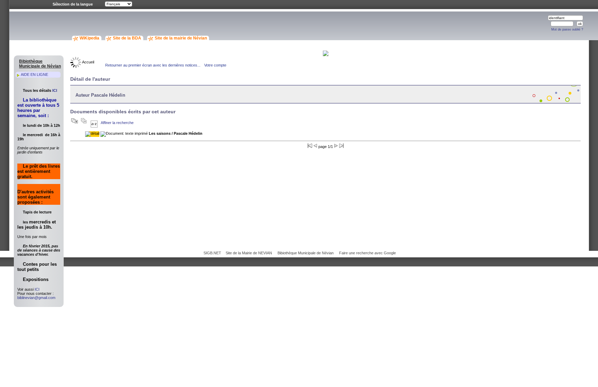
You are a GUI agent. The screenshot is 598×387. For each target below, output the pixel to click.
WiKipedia (89, 38)
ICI (54, 90)
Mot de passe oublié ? (567, 29)
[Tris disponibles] (94, 123)
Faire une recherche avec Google (367, 253)
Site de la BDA (127, 38)
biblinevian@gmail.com (36, 298)
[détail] (92, 134)
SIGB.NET (212, 253)
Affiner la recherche (117, 123)
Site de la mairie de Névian (181, 38)
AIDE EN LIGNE (34, 74)
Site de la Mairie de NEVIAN (249, 253)
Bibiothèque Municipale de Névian (306, 253)
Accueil (87, 62)
